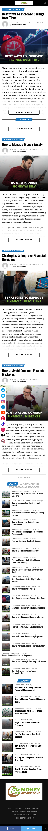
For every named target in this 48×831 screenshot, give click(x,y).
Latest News (18, 808)
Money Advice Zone (19, 25)
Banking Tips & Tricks (32, 808)
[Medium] (3, 435)
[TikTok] (3, 424)
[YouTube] (3, 412)
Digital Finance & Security (25, 818)
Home (9, 808)
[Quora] (3, 440)
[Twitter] (3, 395)
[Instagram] (3, 401)
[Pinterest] (3, 418)
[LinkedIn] (3, 407)
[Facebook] (3, 390)
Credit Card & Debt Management (25, 815)
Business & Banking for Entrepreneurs (25, 811)
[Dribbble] (3, 429)
